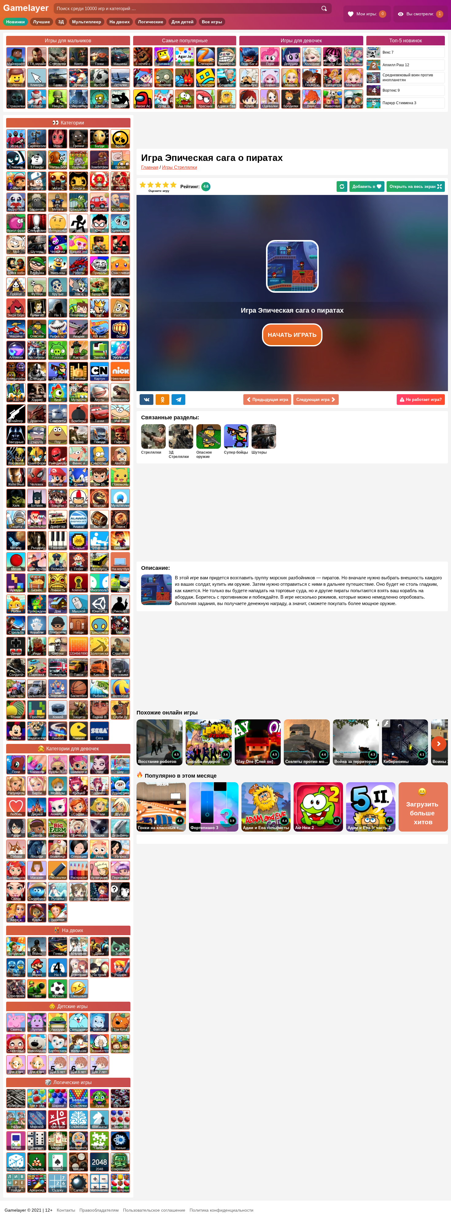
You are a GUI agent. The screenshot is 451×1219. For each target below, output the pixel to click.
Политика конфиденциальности (221, 1210)
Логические (150, 21)
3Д (61, 21)
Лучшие (41, 21)
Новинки (15, 21)
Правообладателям (99, 1210)
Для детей (183, 21)
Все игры (212, 21)
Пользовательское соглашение (154, 1210)
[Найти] (324, 8)
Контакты (66, 1210)
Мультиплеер (86, 21)
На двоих (120, 21)
